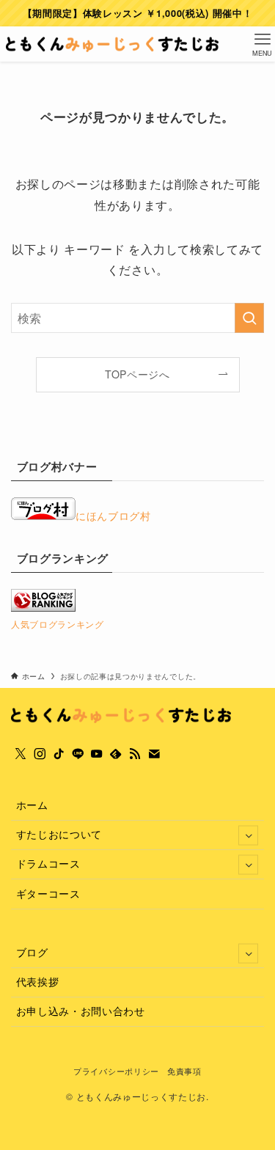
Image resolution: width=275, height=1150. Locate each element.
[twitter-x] (20, 754)
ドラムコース (48, 864)
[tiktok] (58, 754)
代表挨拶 (37, 982)
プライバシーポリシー (116, 1071)
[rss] (135, 754)
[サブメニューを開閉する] (248, 835)
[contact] (154, 754)
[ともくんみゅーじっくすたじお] (112, 44)
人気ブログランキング (57, 624)
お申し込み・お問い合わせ (80, 1011)
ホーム (32, 805)
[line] (77, 754)
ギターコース (48, 894)
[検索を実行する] (249, 318)
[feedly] (116, 754)
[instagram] (39, 754)
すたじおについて (59, 834)
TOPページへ (137, 374)
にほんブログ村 (113, 516)
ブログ (32, 952)
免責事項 (184, 1071)
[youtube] (96, 754)
